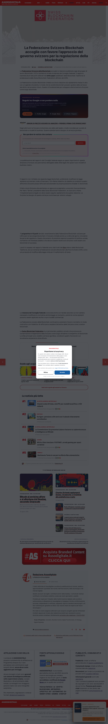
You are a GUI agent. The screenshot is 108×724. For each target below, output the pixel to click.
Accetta (62, 372)
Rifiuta (46, 372)
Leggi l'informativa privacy (61, 368)
